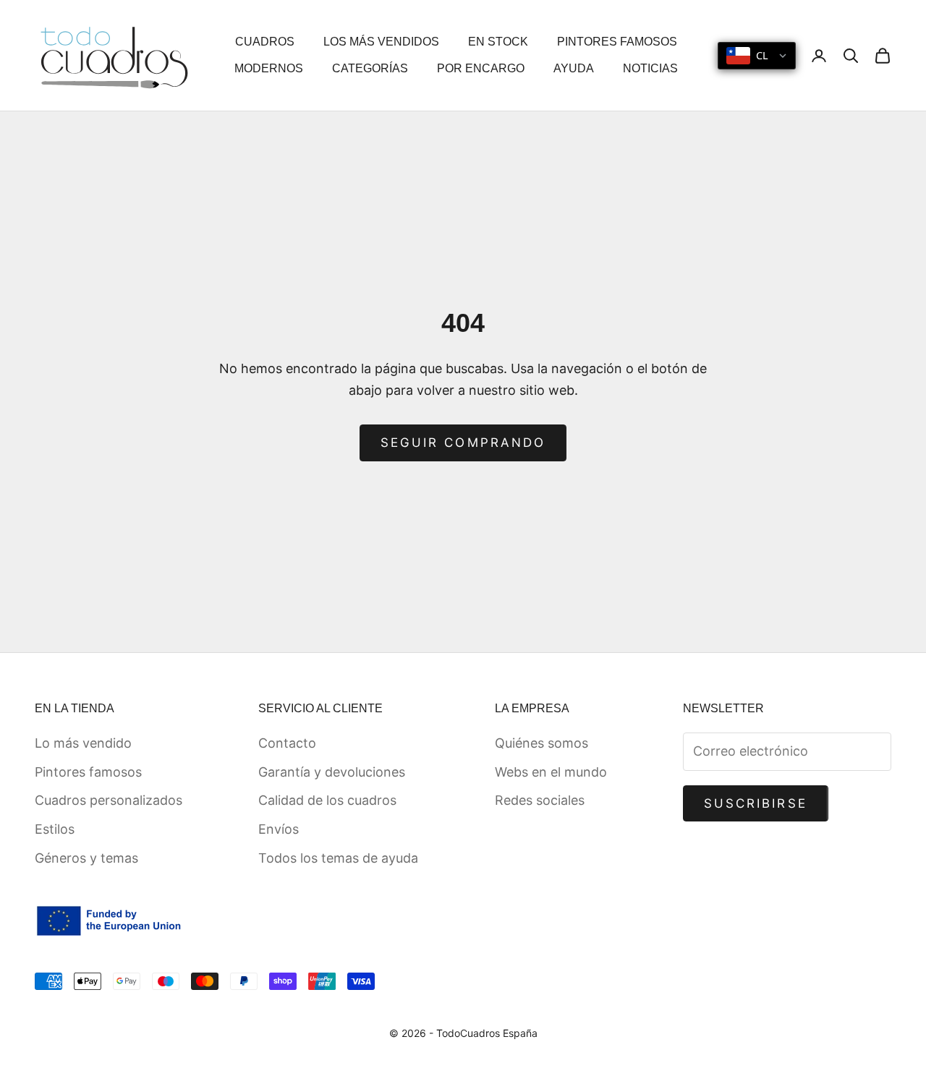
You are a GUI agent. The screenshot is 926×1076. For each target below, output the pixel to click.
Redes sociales (540, 800)
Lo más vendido (83, 743)
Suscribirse (755, 803)
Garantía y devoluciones (331, 772)
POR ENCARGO (480, 68)
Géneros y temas (86, 858)
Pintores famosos (88, 772)
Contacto (287, 743)
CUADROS (264, 41)
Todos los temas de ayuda (338, 858)
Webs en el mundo (551, 772)
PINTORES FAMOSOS (617, 41)
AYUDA (573, 68)
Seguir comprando (463, 442)
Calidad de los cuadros (327, 800)
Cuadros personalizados (108, 800)
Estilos (55, 829)
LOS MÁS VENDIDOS (381, 41)
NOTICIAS (650, 68)
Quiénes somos (541, 743)
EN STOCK (498, 41)
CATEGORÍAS (370, 68)
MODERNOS (268, 68)
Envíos (278, 829)
